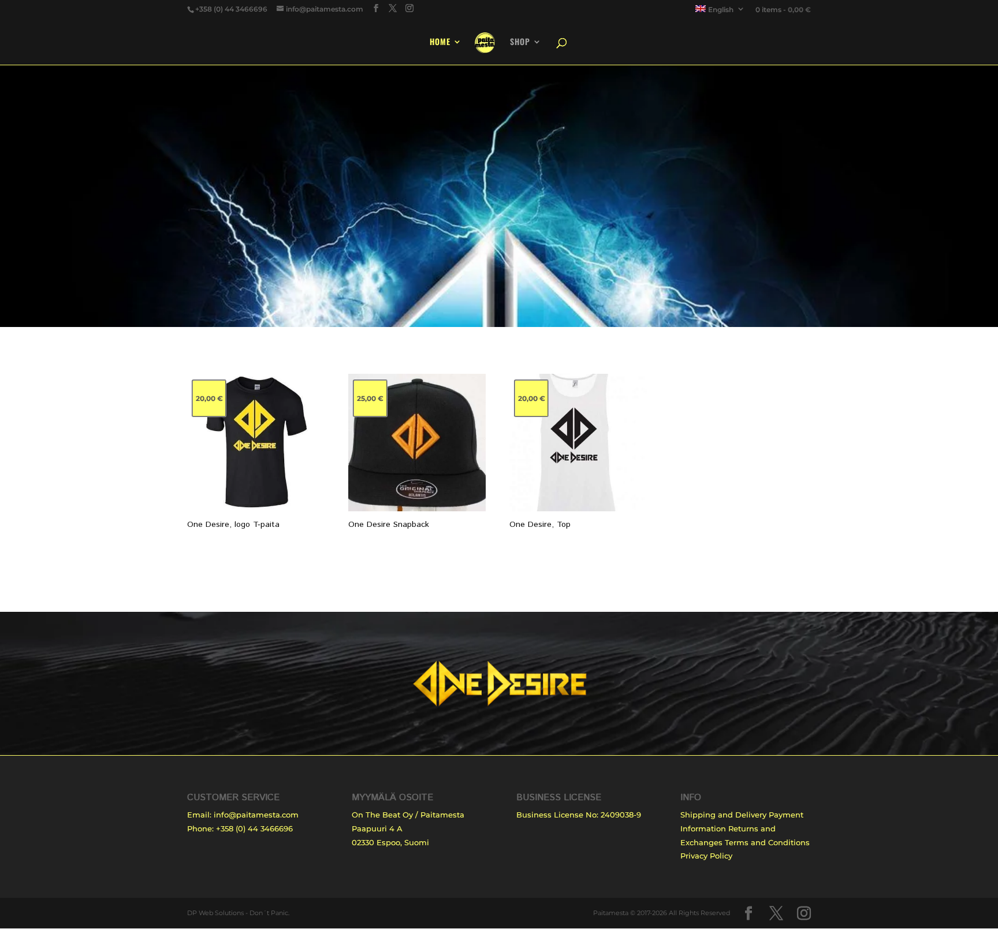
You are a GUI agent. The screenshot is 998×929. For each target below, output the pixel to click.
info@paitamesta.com (256, 814)
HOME (440, 42)
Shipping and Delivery (723, 814)
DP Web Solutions (215, 913)
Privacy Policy (706, 855)
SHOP (520, 42)
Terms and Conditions (767, 842)
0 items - (783, 9)
